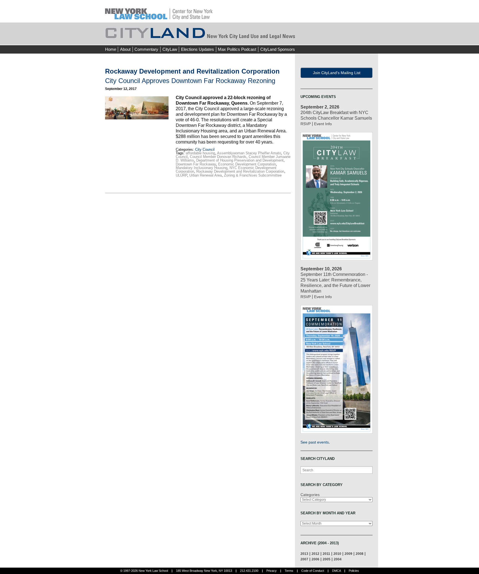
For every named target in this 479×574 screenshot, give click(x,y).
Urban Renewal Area (205, 175)
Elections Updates (197, 49)
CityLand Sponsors (277, 49)
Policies (354, 570)
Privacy (271, 570)
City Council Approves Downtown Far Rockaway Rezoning (190, 80)
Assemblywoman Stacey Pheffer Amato (249, 153)
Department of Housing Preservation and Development (240, 160)
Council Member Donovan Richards (218, 157)
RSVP (305, 124)
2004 (338, 559)
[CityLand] (158, 11)
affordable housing (200, 153)
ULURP (181, 175)
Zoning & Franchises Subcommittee (253, 175)
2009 (348, 553)
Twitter (363, 38)
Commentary (146, 49)
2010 (337, 553)
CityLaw (169, 49)
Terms (289, 570)
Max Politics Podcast (237, 49)
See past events (314, 442)
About (125, 49)
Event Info (323, 124)
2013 (304, 553)
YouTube (373, 38)
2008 (359, 553)
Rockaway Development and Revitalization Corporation (240, 171)
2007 (304, 559)
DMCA (336, 570)
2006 (315, 559)
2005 (326, 559)
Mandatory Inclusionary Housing (201, 168)
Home (110, 49)
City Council (205, 149)
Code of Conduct (312, 570)
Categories (310, 495)
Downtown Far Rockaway (196, 164)
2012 (315, 553)
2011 (326, 553)
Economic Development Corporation (247, 164)
